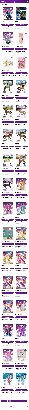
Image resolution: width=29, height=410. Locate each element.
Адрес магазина (7, 1)
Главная (3, 6)
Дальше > (15, 401)
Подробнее (5, 29)
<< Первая (4, 401)
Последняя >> (23, 401)
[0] (10, 407)
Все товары (8, 6)
